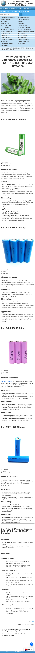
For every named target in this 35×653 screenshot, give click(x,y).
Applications (4, 11)
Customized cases (15, 11)
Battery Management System (26, 31)
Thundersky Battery (23, 19)
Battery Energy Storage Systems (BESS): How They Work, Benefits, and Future (16, 630)
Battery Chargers (5, 31)
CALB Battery (4, 21)
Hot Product (27, 8)
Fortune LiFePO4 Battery (24, 29)
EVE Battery (4, 35)
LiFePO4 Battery (22, 25)
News (20, 8)
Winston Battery (5, 19)
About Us (7, 8)
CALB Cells (21, 21)
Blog (7, 48)
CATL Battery (21, 23)
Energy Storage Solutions (8, 17)
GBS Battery (21, 33)
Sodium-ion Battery (23, 39)
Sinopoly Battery (5, 23)
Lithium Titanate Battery (7, 39)
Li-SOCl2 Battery (5, 27)
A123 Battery (21, 43)
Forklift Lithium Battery (7, 29)
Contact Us (14, 8)
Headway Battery (22, 35)
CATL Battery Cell (6, 25)
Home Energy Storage (24, 27)
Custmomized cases (23, 17)
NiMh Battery (4, 41)
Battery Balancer (5, 33)
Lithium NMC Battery (7, 43)
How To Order (25, 11)
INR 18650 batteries (6, 381)
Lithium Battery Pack (23, 41)
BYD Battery (4, 45)
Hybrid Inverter (22, 37)
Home (2, 8)
